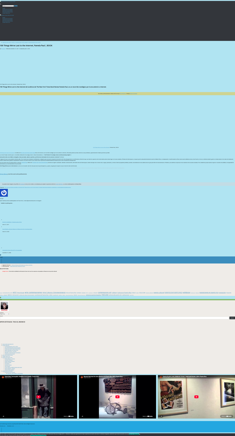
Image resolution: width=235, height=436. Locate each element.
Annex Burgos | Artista (10, 358)
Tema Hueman (17, 426)
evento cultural (159, 293)
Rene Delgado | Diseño (10, 368)
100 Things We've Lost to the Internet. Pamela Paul (33, 187)
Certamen (83, 292)
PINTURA (105, 295)
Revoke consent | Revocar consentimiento (38, 435)
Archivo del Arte (5, 345)
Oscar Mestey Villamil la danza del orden (13, 367)
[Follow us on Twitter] (2, 260)
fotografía (228, 292)
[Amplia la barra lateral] (0, 255)
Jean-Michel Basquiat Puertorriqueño (12, 347)
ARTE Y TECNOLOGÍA (16, 42)
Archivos (2, 312)
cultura (114, 293)
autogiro (3, 48)
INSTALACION (15, 295)
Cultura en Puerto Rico (124, 292)
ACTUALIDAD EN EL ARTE (7, 292)
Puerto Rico (132, 295)
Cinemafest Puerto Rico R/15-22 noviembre (12, 250)
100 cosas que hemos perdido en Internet (13, 187)
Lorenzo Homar (8, 364)
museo (63, 295)
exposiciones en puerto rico (209, 292)
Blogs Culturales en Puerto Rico (11, 350)
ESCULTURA (142, 292)
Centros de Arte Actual (10, 353)
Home (3, 8)
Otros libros (3, 174)
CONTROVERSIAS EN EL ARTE (11, 346)
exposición (222, 293)
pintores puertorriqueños (93, 295)
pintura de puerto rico (115, 295)
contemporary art (104, 292)
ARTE (15, 292)
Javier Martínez (123, 93)
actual (1, 292)
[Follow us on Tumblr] (2, 261)
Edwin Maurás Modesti (10, 361)
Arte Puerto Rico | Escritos (10, 351)
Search (1, 316)
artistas (79, 292)
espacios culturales (149, 292)
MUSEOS (75, 295)
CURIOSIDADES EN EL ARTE (34, 42)
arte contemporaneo (33, 292)
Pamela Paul (24, 162)
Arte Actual (20, 292)
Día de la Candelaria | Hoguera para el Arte (12, 222)
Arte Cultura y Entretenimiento (54, 292)
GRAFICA (10, 295)
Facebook (22, 184)
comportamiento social (49, 187)
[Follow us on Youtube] (2, 262)
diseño (137, 292)
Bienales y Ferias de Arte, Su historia (12, 352)
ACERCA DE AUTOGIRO (7, 9)
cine (87, 292)
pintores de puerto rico (81, 295)
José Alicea (7, 363)
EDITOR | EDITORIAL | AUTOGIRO (15, 373)
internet (63, 187)
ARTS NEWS (24, 42)
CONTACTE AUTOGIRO (7, 10)
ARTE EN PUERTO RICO (7, 11)
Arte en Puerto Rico (71, 292)
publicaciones (68, 187)
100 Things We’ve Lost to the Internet (101, 147)
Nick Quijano (7, 366)
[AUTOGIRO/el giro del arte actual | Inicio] (7, 1)
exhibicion (186, 292)
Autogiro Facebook (133, 93)
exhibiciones (193, 292)
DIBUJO (134, 292)
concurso (95, 292)
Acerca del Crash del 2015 (7, 344)
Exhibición (197, 292)
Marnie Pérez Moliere (9, 369)
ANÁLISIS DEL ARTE (6, 42)
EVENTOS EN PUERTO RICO (173, 293)
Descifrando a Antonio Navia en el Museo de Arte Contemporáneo (17, 229)
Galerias (1, 295)
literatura (60, 295)
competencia (90, 292)
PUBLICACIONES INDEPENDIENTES (12, 349)
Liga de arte (55, 295)
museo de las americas (69, 295)
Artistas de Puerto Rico (7, 357)
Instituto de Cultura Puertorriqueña (26, 295)
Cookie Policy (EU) (6, 13)
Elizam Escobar (8, 362)
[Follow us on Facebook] (2, 259)
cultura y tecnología (58, 187)
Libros (51, 295)
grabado (5, 295)
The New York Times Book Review (28, 152)
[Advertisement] (117, 32)
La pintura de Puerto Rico (42, 295)
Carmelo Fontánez (9, 360)
